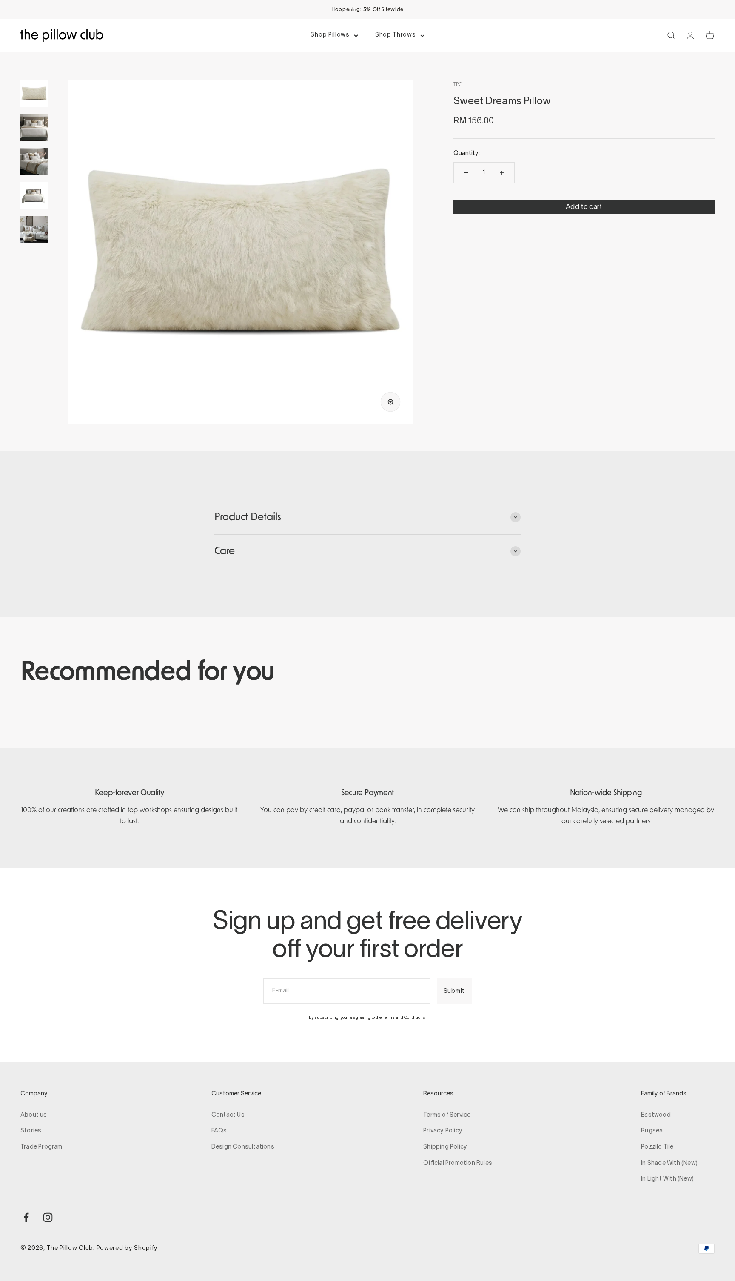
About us (33, 1115)
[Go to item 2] (34, 128)
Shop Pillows (330, 35)
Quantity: (466, 153)
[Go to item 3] (34, 163)
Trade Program (41, 1147)
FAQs (219, 1131)
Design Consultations (242, 1147)
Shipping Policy (445, 1147)
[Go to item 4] (34, 197)
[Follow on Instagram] (48, 1217)
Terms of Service (446, 1115)
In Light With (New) (667, 1179)
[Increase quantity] (502, 173)
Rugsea (652, 1131)
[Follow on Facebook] (26, 1217)
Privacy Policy (442, 1131)
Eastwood (656, 1115)
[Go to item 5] (34, 231)
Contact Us (228, 1115)
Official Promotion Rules (457, 1163)
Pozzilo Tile (657, 1147)
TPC (457, 84)
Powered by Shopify (127, 1248)
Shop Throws (395, 35)
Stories (30, 1131)
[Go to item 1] (34, 94)
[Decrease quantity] (466, 173)
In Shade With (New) (669, 1163)
